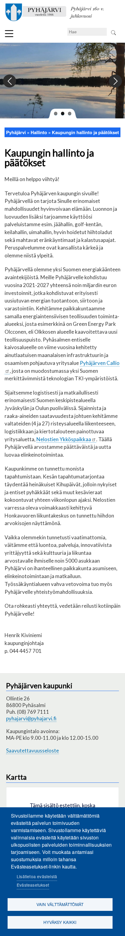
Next (115, 81)
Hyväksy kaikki (59, 922)
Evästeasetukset (33, 885)
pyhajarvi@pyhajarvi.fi (31, 718)
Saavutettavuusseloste (32, 750)
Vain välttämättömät (59, 904)
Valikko (9, 34)
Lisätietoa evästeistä (37, 876)
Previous (10, 81)
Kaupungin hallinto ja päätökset (85, 132)
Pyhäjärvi (16, 132)
